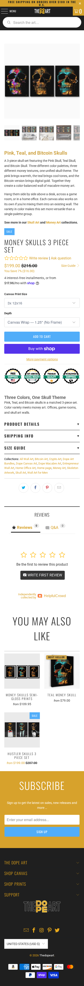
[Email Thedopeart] (26, 930)
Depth (8, 313)
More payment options (42, 359)
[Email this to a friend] (59, 488)
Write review (38, 258)
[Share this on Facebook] (35, 488)
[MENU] (2, 11)
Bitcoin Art (41, 459)
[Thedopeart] (42, 11)
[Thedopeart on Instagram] (42, 930)
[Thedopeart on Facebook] (34, 930)
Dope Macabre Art (49, 463)
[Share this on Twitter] (23, 488)
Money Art (53, 222)
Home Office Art (25, 468)
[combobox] (42, 22)
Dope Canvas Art (26, 463)
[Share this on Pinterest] (47, 488)
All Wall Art (26, 459)
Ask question (61, 258)
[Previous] (7, 81)
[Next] (76, 81)
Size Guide (68, 265)
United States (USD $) (23, 944)
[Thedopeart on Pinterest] (49, 930)
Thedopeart (46, 955)
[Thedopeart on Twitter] (57, 930)
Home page (44, 468)
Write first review (44, 575)
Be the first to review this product (42, 564)
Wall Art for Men (37, 472)
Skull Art (33, 222)
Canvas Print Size (15, 294)
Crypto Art (55, 459)
